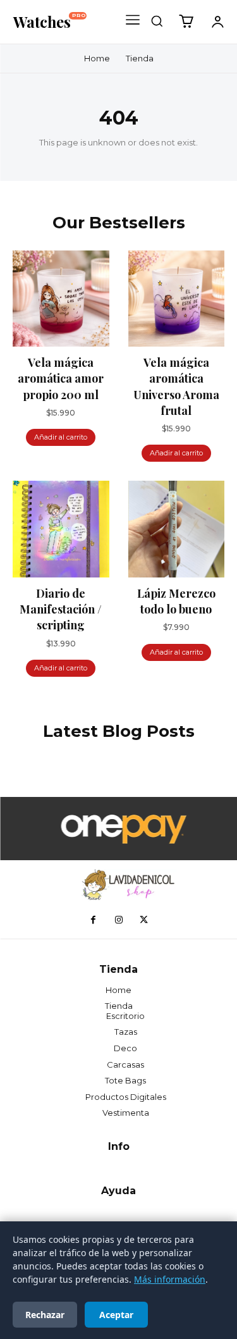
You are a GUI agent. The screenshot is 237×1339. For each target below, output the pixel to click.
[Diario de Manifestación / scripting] (61, 529)
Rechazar (44, 1315)
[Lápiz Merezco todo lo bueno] (176, 529)
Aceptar (116, 1315)
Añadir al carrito (60, 437)
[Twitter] (144, 920)
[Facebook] (93, 920)
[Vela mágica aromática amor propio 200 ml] (61, 298)
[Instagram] (119, 920)
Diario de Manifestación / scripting (61, 609)
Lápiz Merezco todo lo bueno (176, 601)
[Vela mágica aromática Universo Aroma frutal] (176, 298)
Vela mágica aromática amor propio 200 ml (61, 378)
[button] (156, 21)
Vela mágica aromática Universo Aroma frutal (176, 386)
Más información (169, 1279)
